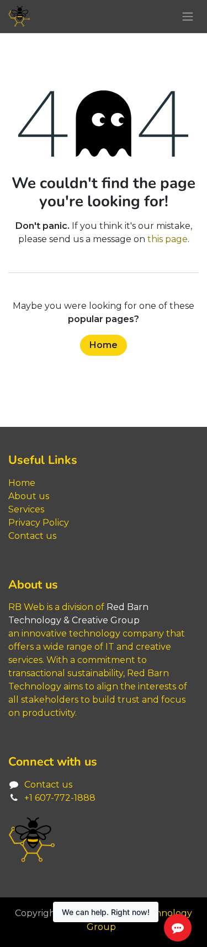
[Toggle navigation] (188, 17)
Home (103, 345)
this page (167, 239)
